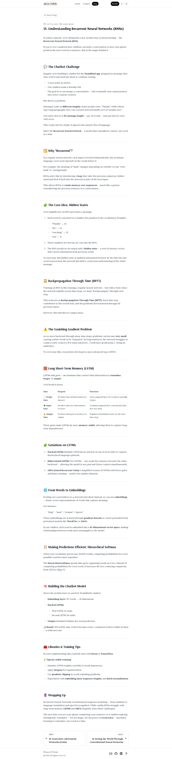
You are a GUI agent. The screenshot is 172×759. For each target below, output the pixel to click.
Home (77, 3)
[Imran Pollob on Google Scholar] (126, 753)
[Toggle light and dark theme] (126, 4)
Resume (115, 4)
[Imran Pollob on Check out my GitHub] (116, 753)
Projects (86, 3)
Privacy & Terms (50, 752)
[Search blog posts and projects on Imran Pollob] (122, 4)
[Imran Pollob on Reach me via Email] (110, 753)
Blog (95, 3)
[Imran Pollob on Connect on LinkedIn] (121, 753)
